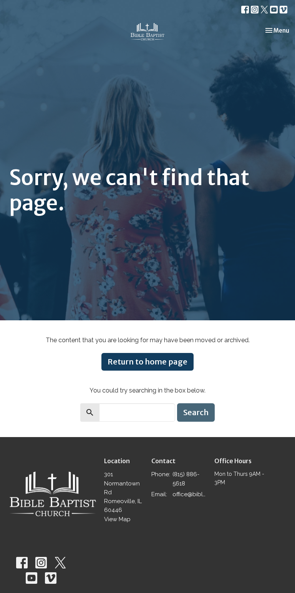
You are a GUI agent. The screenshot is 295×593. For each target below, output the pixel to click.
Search (196, 412)
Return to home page (147, 361)
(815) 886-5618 (185, 479)
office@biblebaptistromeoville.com (189, 494)
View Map (117, 519)
